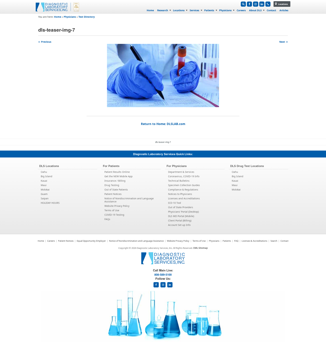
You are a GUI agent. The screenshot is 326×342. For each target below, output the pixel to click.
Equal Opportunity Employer (91, 240)
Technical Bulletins (178, 180)
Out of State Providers (180, 207)
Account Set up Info (179, 225)
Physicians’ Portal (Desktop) (183, 211)
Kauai (44, 180)
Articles (283, 10)
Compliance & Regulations (183, 189)
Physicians (225, 10)
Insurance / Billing (114, 180)
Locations (283, 4)
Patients (209, 10)
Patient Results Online (117, 171)
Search (273, 240)
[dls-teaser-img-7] (163, 75)
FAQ (236, 240)
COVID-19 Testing (114, 214)
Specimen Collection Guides (184, 185)
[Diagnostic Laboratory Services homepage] (163, 263)
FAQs (107, 219)
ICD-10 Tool (174, 202)
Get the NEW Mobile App (118, 176)
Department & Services (181, 171)
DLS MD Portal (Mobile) (181, 216)
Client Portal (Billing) (179, 220)
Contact (271, 10)
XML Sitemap (200, 247)
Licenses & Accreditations (254, 240)
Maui (44, 185)
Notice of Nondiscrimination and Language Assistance (129, 200)
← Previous (44, 41)
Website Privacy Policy (116, 205)
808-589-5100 (163, 274)
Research (162, 10)
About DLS (255, 10)
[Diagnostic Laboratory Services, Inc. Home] (58, 12)
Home (150, 10)
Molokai (45, 189)
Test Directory (86, 16)
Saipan (45, 198)
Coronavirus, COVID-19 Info (183, 176)
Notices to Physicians (180, 194)
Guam (44, 194)
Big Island (46, 176)
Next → (283, 41)
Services (194, 10)
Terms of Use (111, 210)
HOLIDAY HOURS (50, 202)
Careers (241, 10)
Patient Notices (113, 194)
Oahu (44, 171)
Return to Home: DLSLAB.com (163, 124)
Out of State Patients (116, 189)
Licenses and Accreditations (184, 198)
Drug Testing (111, 185)
